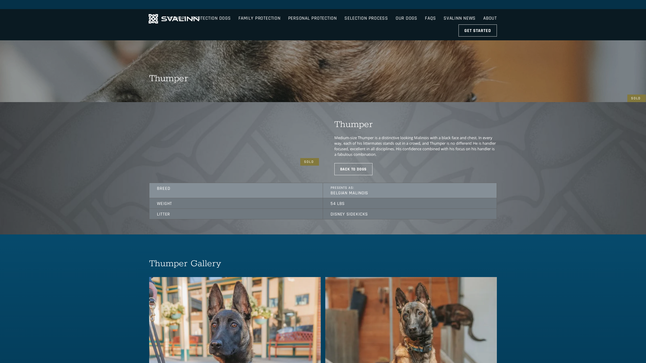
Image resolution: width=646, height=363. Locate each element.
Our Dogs (406, 9)
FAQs (430, 9)
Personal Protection (312, 9)
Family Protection (259, 9)
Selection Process (366, 9)
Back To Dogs (353, 169)
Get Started (477, 21)
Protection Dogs (211, 9)
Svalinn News (460, 9)
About (490, 9)
